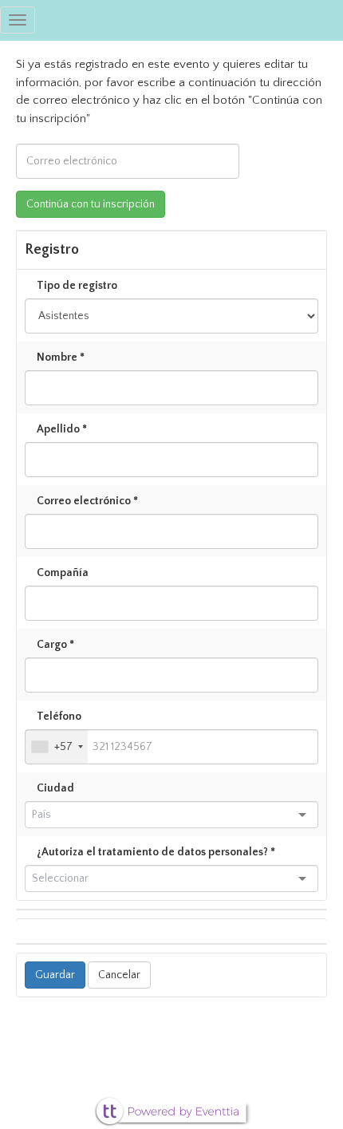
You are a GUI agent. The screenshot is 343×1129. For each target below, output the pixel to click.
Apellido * (62, 429)
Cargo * (55, 644)
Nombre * (61, 357)
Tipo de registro (77, 285)
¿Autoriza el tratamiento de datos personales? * (156, 852)
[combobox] (57, 747)
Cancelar (119, 975)
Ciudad (55, 788)
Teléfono (59, 716)
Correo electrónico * (87, 501)
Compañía (63, 572)
